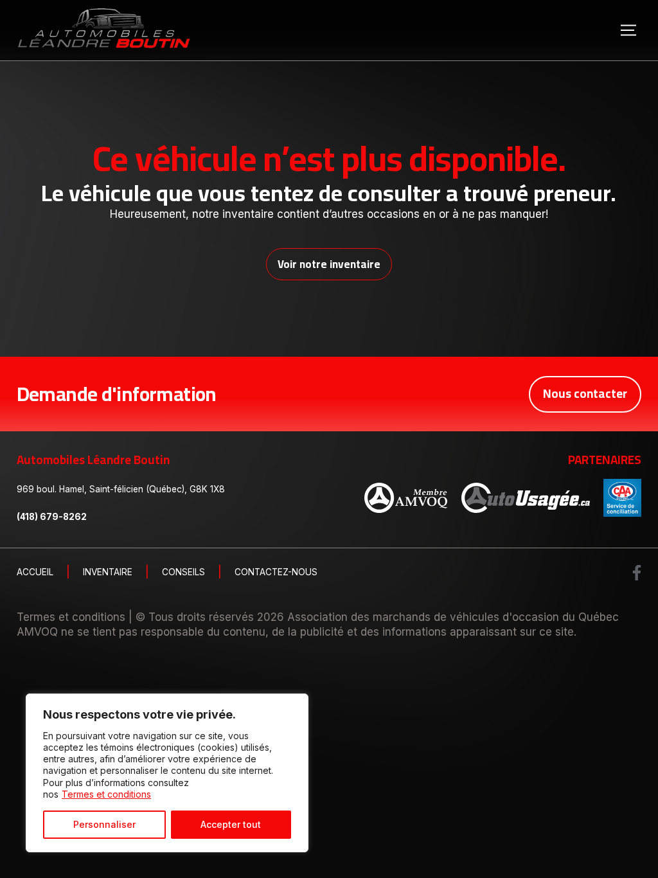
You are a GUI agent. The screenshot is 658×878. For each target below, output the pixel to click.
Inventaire (107, 572)
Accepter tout (230, 824)
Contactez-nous (276, 572)
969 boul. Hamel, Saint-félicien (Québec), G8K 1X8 (121, 489)
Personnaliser (104, 824)
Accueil (35, 572)
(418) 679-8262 (52, 517)
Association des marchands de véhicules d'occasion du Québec (453, 617)
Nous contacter (585, 393)
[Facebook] (636, 572)
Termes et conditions (106, 794)
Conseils (183, 572)
